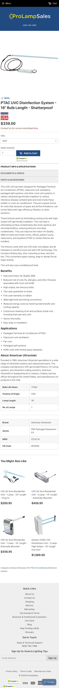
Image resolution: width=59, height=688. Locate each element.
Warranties (29, 609)
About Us (29, 594)
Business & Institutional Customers (29, 617)
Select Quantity (8, 148)
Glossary (29, 632)
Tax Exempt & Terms (30, 613)
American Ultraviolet (18, 568)
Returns (29, 605)
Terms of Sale (26, 671)
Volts (3, 136)
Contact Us (29, 598)
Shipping (29, 601)
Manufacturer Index (42, 671)
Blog (29, 624)
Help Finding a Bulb (29, 628)
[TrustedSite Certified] (22, 159)
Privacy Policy (11, 671)
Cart (54, 3)
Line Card (29, 620)
